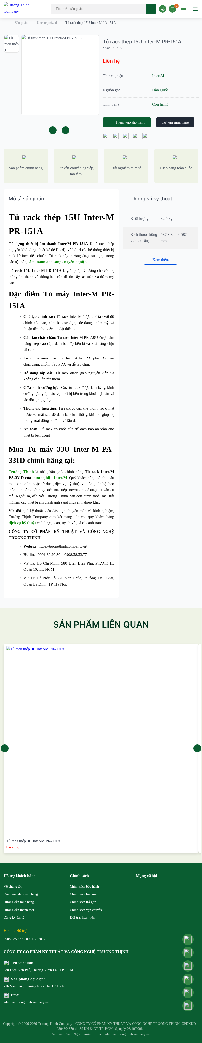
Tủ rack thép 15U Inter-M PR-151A (142, 42)
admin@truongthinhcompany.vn (26, 1002)
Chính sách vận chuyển (86, 910)
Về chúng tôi (13, 886)
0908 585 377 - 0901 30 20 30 (25, 939)
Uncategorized (47, 23)
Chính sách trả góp (83, 902)
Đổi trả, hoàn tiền (82, 917)
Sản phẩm (22, 23)
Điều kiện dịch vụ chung (21, 894)
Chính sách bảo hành (84, 886)
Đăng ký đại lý (14, 917)
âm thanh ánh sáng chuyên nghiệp (58, 262)
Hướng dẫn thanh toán (19, 910)
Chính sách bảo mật (83, 894)
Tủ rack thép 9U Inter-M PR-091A (33, 841)
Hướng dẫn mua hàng (19, 902)
